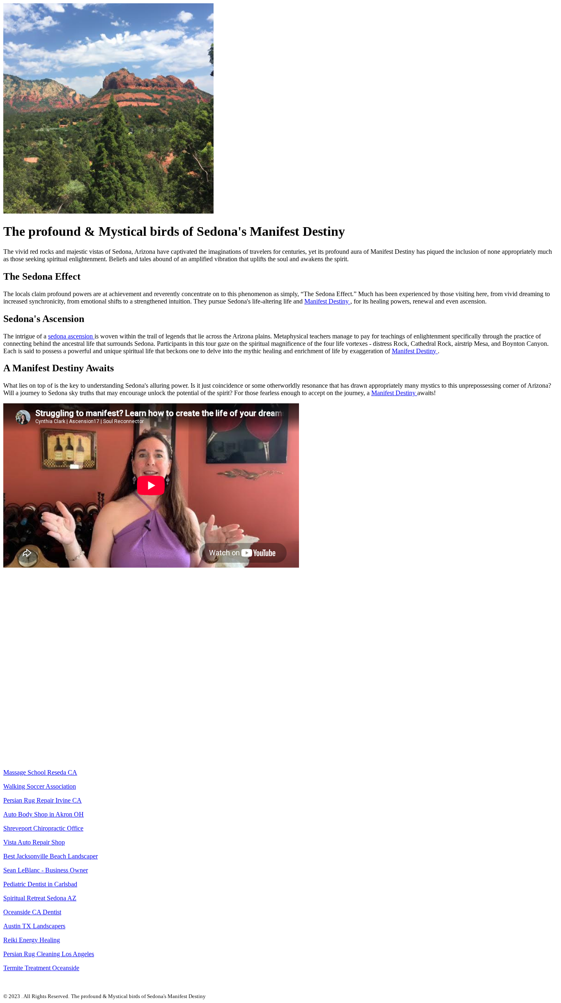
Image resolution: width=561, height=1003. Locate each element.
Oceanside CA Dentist (32, 912)
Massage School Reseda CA (40, 772)
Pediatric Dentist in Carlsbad (40, 884)
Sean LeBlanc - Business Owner (45, 870)
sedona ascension (71, 336)
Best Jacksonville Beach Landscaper (50, 856)
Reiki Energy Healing (31, 939)
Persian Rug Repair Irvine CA (42, 800)
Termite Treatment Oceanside (41, 967)
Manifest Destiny (327, 301)
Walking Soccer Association (39, 786)
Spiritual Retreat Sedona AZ (39, 898)
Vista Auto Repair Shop (34, 842)
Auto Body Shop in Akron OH (43, 814)
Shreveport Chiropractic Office (43, 828)
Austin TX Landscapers (34, 925)
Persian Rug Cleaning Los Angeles (48, 953)
